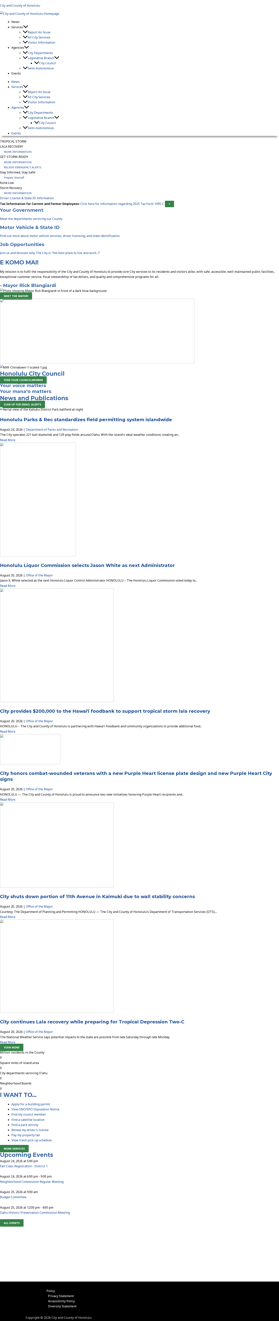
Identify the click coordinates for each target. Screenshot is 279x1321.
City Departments (40, 53)
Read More (7, 440)
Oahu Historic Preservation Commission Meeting (35, 1212)
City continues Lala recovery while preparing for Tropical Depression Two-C (92, 1022)
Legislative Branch (41, 58)
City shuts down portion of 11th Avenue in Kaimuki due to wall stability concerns (97, 896)
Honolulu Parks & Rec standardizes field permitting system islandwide (86, 419)
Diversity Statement (62, 1306)
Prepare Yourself (14, 177)
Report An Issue (39, 32)
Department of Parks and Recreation (52, 429)
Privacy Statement (61, 1296)
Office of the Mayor (39, 575)
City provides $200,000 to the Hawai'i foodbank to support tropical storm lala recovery (105, 711)
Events (16, 73)
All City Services (39, 37)
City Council (47, 63)
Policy (50, 1291)
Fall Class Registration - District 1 (24, 1166)
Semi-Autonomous (41, 68)
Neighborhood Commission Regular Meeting (32, 1182)
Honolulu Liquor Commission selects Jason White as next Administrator (87, 565)
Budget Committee (13, 1197)
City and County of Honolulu (20, 5)
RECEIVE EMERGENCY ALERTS (22, 167)
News (15, 22)
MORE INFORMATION (18, 152)
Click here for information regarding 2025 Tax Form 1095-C (122, 204)
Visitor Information (41, 42)
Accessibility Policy (61, 1301)
